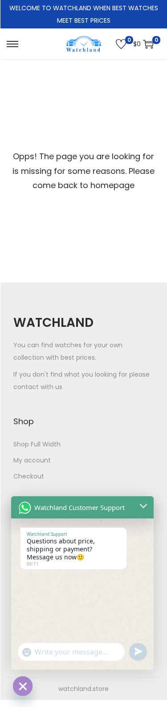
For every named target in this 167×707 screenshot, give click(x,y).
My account (32, 460)
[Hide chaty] (23, 686)
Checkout (28, 476)
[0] (121, 44)
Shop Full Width (37, 444)
